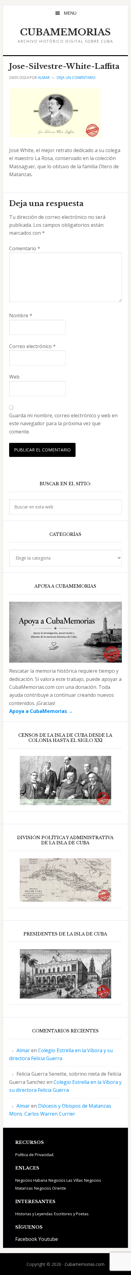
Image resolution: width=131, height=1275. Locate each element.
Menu (70, 13)
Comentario (24, 248)
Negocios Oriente (50, 1188)
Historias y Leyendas (34, 1213)
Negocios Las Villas (65, 1180)
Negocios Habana (31, 1180)
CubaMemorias (65, 32)
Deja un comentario (76, 77)
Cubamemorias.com (84, 1264)
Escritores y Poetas (71, 1213)
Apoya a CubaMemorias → (41, 711)
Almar (23, 1050)
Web (14, 376)
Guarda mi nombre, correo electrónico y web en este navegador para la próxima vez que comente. (63, 423)
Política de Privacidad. (34, 1154)
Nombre (20, 315)
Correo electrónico (32, 346)
